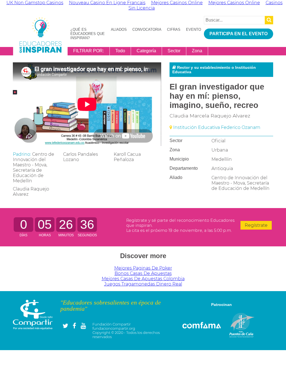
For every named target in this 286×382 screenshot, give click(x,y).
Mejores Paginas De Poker (143, 268)
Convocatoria (146, 29)
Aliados (119, 29)
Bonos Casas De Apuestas (143, 273)
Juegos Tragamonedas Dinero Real (143, 284)
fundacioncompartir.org (113, 328)
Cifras (173, 29)
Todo (120, 50)
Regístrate (256, 225)
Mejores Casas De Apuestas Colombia (143, 278)
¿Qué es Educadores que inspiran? (87, 33)
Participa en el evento (238, 33)
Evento (193, 29)
